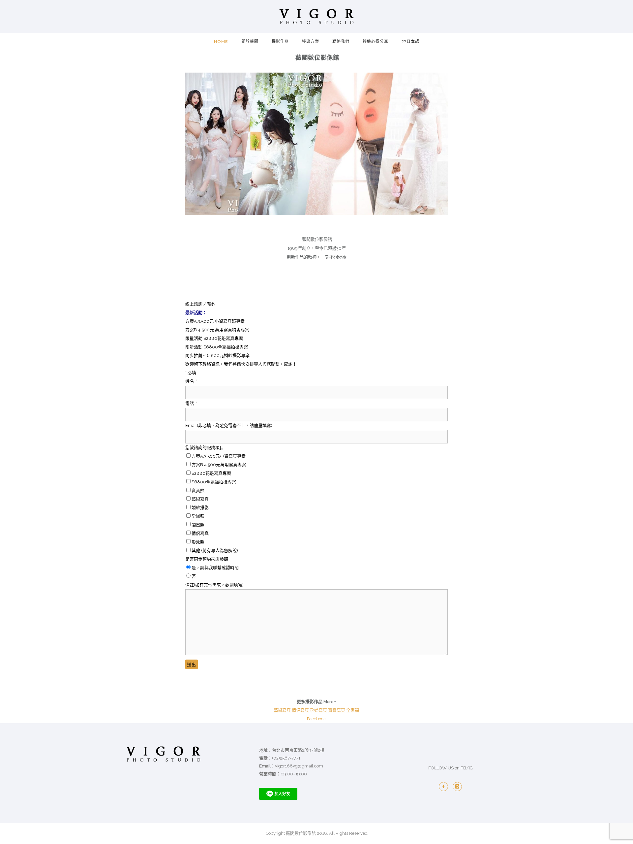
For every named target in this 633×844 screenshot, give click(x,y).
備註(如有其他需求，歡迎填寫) (214, 584)
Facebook (316, 718)
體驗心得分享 (375, 41)
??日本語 (410, 41)
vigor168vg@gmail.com (299, 765)
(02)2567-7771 (286, 758)
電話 (190, 403)
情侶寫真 (300, 710)
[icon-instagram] (457, 786)
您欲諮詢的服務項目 (204, 447)
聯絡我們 (340, 41)
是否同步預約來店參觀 (206, 559)
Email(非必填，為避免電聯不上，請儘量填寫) (228, 425)
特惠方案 (310, 41)
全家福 (352, 710)
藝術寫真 (282, 710)
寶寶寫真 (336, 710)
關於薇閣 (249, 41)
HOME (221, 41)
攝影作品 (280, 41)
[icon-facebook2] (443, 786)
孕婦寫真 (318, 710)
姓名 (190, 381)
